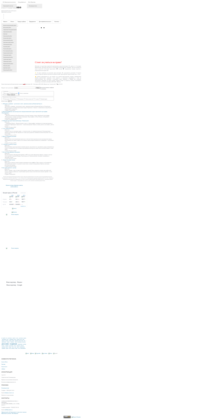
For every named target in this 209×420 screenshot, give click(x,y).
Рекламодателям (33, 6)
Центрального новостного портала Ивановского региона (13, 413)
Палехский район (7, 48)
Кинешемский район (8, 40)
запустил (13, 338)
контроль (13, 348)
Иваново (5, 34)
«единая (13, 344)
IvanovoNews (4, 362)
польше (3, 345)
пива (21, 339)
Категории (7, 99)
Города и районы (22, 21)
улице (23, 339)
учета (19, 348)
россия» (5, 344)
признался (18, 345)
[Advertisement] (14, 311)
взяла (10, 348)
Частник (3, 364)
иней (20, 340)
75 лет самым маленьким (8, 128)
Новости (5, 21)
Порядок (5, 94)
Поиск (37, 87)
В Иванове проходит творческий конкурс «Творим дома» (16, 120)
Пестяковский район (8, 51)
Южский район (6, 65)
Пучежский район (7, 55)
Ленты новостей (29, 99)
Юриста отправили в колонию (9, 136)
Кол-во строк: (4, 101)
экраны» (24, 338)
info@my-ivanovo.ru (9, 392)
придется (3, 340)
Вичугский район (7, 27)
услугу (17, 338)
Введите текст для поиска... (7, 87)
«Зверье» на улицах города (9, 160)
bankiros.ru (23, 206)
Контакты (56, 21)
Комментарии (44, 99)
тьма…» (25, 340)
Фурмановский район (8, 63)
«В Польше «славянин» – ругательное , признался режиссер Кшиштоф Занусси (22, 103)
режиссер (22, 345)
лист (6, 338)
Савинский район (7, 59)
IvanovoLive (4, 366)
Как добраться (22, 2)
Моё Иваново (31, 2)
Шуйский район (6, 68)
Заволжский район (7, 31)
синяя (22, 340)
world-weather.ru (14, 186)
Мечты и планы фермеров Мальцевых (11, 152)
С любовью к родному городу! (10, 144)
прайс (4, 338)
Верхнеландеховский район (9, 25)
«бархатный (17, 340)
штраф (10, 340)
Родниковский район (8, 57)
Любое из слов (14, 93)
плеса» (7, 339)
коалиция (24, 344)
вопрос (16, 348)
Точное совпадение (23, 93)
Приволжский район (8, 53)
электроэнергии (22, 348)
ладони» (7, 348)
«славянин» (7, 345)
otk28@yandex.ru (8, 409)
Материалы (21, 99)
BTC (24, 195)
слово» (15, 345)
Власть (12, 21)
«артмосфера (4, 339)
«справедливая (19, 344)
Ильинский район (7, 38)
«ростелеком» (9, 338)
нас (2, 338)
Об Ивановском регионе (9, 2)
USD (12, 195)
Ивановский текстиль (8, 6)
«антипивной (11, 339)
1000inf (3, 369)
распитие (18, 339)
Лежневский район (7, 44)
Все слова (6, 93)
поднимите (3, 348)
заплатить (6, 340)
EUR (18, 195)
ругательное (11, 345)
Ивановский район (7, 36)
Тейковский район (7, 61)
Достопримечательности (45, 21)
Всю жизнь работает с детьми (9, 167)
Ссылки (37, 99)
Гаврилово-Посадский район (10, 29)
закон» (15, 339)
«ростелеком (21, 338)
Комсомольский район (8, 42)
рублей (13, 340)
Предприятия (32, 21)
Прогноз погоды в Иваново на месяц (14, 185)
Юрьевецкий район (7, 70)
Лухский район (6, 46)
